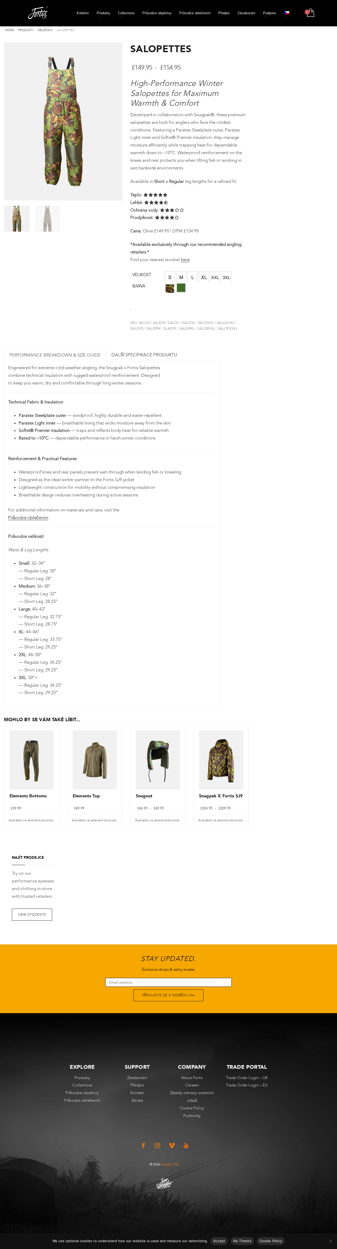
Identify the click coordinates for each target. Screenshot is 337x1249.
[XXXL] (226, 276)
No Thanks (242, 1241)
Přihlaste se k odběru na (168, 995)
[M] (181, 276)
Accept (219, 1241)
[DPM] (170, 288)
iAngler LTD (170, 1164)
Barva (138, 286)
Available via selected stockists (31, 820)
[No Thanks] (330, 1241)
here (185, 259)
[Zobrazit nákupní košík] (310, 13)
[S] (170, 276)
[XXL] (215, 276)
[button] (170, 276)
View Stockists (32, 914)
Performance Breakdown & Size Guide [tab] (55, 355)
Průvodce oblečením (28, 517)
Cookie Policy (270, 1241)
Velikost (141, 274)
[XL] (204, 276)
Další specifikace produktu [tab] (144, 354)
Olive (181, 288)
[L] (192, 276)
